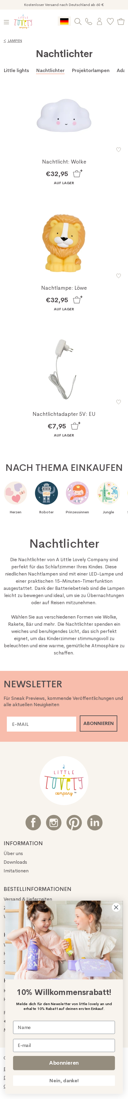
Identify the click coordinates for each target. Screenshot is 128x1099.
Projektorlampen (91, 70)
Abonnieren (64, 1063)
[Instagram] (54, 823)
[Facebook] (33, 823)
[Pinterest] (74, 823)
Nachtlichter (50, 70)
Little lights (16, 70)
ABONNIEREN (98, 723)
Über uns (13, 853)
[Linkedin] (95, 823)
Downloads (15, 862)
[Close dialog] (116, 907)
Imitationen (16, 871)
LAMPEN (13, 40)
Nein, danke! (64, 1080)
